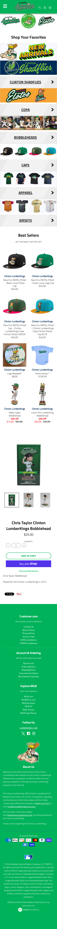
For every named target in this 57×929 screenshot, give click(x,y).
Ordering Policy (28, 666)
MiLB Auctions (28, 703)
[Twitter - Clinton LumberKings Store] (23, 733)
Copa (25, 109)
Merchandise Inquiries (28, 676)
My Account (28, 663)
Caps (25, 165)
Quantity (28, 541)
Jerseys (25, 220)
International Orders (28, 673)
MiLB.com (28, 696)
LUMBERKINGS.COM (29, 727)
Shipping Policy (28, 670)
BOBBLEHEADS (25, 137)
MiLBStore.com (28, 699)
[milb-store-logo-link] (29, 860)
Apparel (25, 192)
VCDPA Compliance (28, 643)
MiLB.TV (28, 706)
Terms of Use (28, 636)
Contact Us (28, 626)
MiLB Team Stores (28, 713)
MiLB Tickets (28, 709)
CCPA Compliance (28, 640)
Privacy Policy (28, 633)
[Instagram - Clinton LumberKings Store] (34, 733)
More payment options (28, 571)
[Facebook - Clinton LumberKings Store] (28, 733)
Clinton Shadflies (25, 82)
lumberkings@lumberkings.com (22, 806)
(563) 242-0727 (42, 803)
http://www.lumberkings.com (19, 815)
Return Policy (28, 630)
